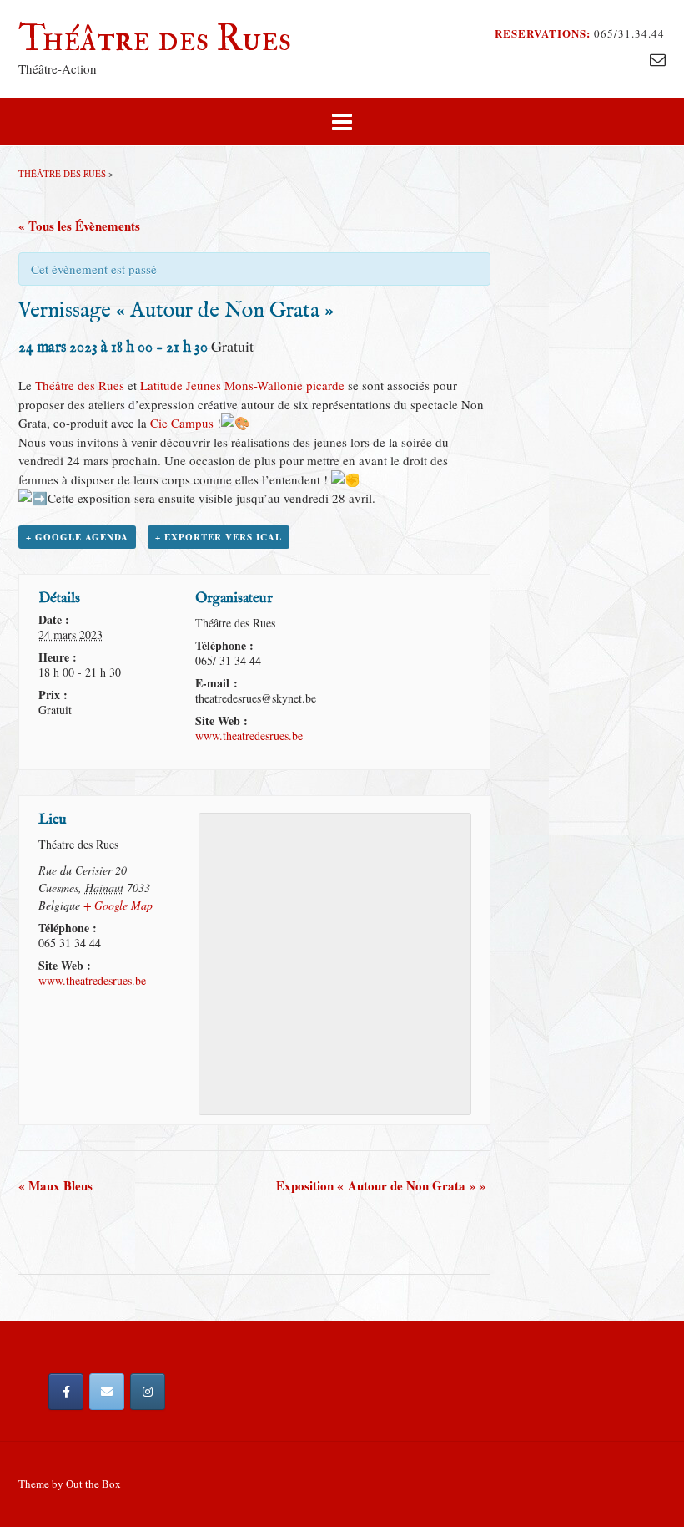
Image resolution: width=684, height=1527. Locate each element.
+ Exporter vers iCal (218, 537)
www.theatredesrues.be (249, 735)
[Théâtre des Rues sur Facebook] (65, 1391)
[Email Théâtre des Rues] (106, 1391)
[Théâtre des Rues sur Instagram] (147, 1391)
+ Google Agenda (77, 537)
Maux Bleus (55, 1185)
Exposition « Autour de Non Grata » (381, 1185)
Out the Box (93, 1483)
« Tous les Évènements (79, 225)
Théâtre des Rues (154, 39)
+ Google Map (118, 905)
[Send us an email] (658, 58)
